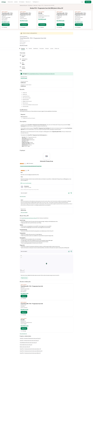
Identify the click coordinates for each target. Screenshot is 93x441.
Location (51, 48)
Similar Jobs (57, 48)
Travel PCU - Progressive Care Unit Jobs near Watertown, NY (31, 350)
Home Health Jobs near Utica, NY (26, 344)
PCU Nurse (30, 5)
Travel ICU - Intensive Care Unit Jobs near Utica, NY (29, 340)
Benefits (30, 48)
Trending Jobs (35, 1)
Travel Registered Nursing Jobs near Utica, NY (28, 342)
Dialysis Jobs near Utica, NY (25, 346)
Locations (16, 1)
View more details (24, 212)
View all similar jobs (23, 333)
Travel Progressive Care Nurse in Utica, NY (29, 218)
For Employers (21, 1)
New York (35, 5)
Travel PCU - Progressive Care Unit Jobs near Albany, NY (30, 353)
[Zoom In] (21, 256)
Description (42, 48)
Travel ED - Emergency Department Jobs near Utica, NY (30, 338)
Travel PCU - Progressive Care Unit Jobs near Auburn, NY (30, 348)
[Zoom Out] (21, 257)
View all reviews (23, 196)
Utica (39, 5)
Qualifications (35, 48)
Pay (26, 48)
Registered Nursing (23, 5)
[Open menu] (20, 48)
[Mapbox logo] (22, 272)
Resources (28, 1)
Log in (82, 1)
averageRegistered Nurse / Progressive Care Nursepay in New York (42, 73)
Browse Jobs (10, 1)
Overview (23, 48)
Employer (47, 48)
